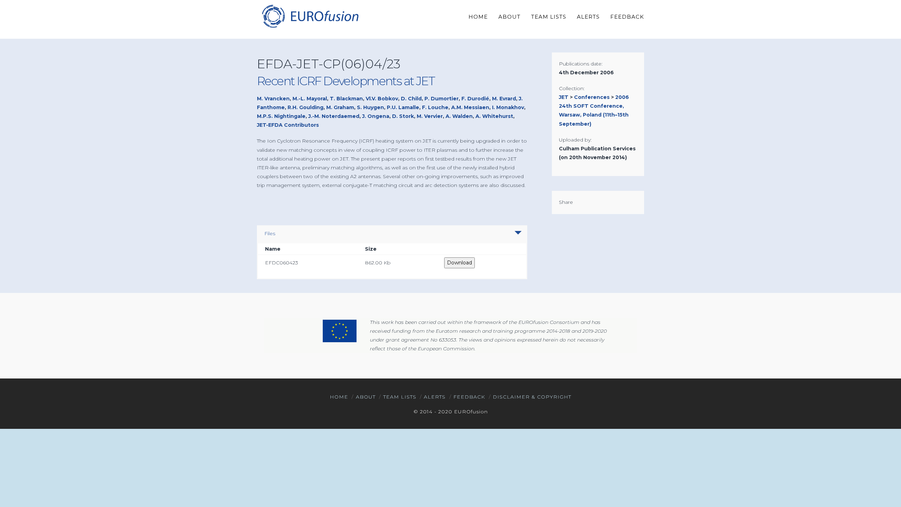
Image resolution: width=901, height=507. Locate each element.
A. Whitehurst (494, 116)
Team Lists (399, 397)
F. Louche (435, 107)
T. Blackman (346, 98)
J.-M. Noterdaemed (333, 116)
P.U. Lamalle (403, 107)
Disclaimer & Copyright (532, 397)
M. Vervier (430, 116)
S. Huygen (370, 107)
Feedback (469, 397)
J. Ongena (375, 116)
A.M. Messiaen (470, 107)
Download (459, 262)
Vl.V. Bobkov (382, 98)
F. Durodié (475, 98)
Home (339, 397)
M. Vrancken (273, 98)
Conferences (592, 97)
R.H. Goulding (305, 107)
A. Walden (459, 116)
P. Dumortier (441, 98)
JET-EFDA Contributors (288, 125)
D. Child (411, 98)
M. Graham (340, 107)
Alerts (435, 397)
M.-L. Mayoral (309, 98)
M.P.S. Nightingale (281, 116)
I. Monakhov (508, 107)
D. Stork (403, 116)
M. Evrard (504, 98)
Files (269, 233)
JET (563, 97)
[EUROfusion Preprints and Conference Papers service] (310, 16)
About (366, 397)
